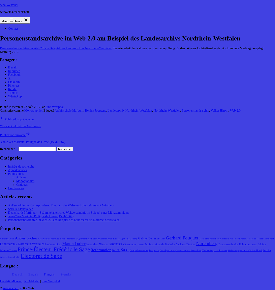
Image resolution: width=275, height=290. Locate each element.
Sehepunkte (154, 250)
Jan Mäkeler (31, 281)
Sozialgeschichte (168, 250)
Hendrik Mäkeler (11, 281)
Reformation (101, 250)
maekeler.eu (10, 288)
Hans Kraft (235, 239)
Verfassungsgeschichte (238, 250)
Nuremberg (207, 243)
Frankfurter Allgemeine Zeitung (122, 239)
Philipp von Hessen (248, 244)
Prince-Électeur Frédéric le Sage (54, 249)
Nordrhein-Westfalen (167, 110)
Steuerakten (195, 250)
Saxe (124, 249)
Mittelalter (104, 244)
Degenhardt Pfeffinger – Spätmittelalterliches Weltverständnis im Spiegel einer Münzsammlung (68, 212)
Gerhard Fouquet (182, 237)
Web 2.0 (235, 110)
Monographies (33, 110)
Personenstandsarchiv (195, 110)
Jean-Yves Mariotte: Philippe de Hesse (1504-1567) (40, 216)
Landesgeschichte (53, 244)
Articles (21, 177)
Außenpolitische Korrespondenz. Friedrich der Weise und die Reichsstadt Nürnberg (61, 205)
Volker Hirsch (219, 110)
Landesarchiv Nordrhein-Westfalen (130, 110)
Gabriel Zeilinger (149, 238)
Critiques (22, 184)
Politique (262, 244)
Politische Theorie (8, 250)
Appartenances (17, 170)
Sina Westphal (9, 5)
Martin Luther (74, 243)
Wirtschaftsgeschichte (10, 257)
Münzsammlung (130, 244)
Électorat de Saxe (41, 256)
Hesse (243, 239)
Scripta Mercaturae (139, 250)
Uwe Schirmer (220, 250)
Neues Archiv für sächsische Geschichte (157, 244)
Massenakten (92, 244)
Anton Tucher (26, 238)
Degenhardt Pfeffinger (86, 239)
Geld (163, 239)
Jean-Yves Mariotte (255, 239)
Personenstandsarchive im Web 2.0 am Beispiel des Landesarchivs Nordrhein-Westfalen (56, 48)
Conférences (16, 188)
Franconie (102, 239)
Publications (16, 173)
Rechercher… (9, 149)
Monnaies (115, 244)
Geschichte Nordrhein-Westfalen (214, 239)
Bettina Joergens (95, 110)
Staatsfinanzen (183, 250)
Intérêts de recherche (21, 166)
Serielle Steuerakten (20, 209)
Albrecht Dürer (7, 239)
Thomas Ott (207, 250)
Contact (13, 28)
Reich (116, 250)
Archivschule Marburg (69, 110)
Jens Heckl (270, 239)
